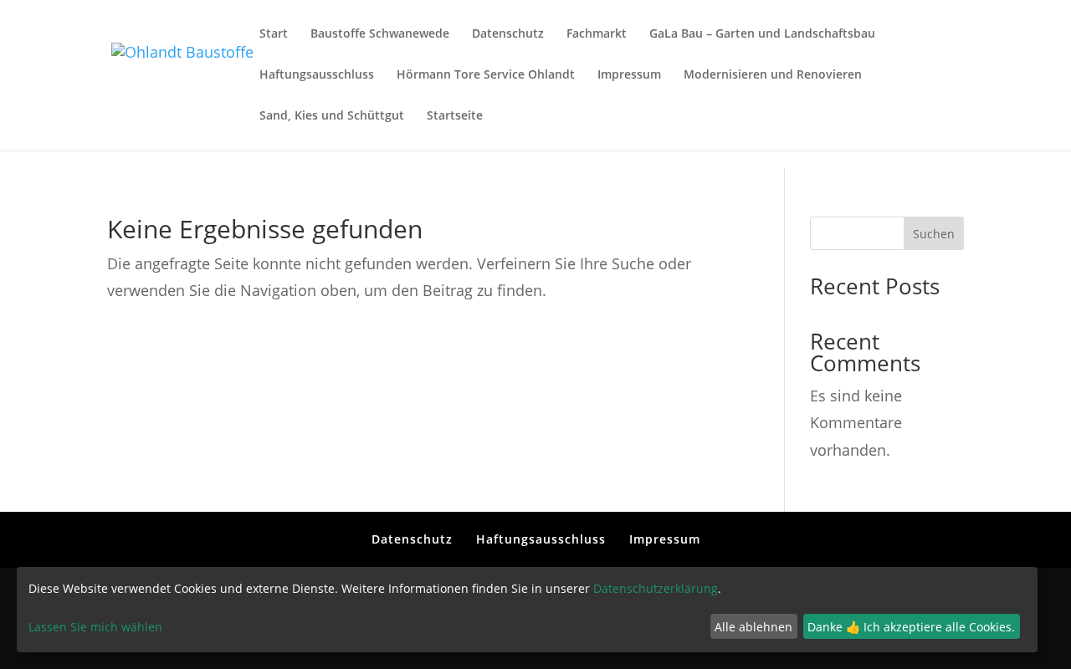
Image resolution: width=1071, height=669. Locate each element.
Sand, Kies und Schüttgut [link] (331, 116)
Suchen (934, 234)
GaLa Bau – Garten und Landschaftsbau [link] (762, 34)
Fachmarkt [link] (596, 34)
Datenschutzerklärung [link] (655, 588)
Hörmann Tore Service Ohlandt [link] (486, 75)
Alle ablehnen (753, 627)
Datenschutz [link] (508, 34)
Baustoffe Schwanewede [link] (379, 34)
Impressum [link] (629, 75)
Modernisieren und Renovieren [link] (773, 75)
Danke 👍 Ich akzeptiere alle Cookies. (911, 627)
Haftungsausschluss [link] (316, 75)
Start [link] (273, 34)
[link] (182, 74)
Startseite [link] (455, 116)
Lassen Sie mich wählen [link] (95, 627)
